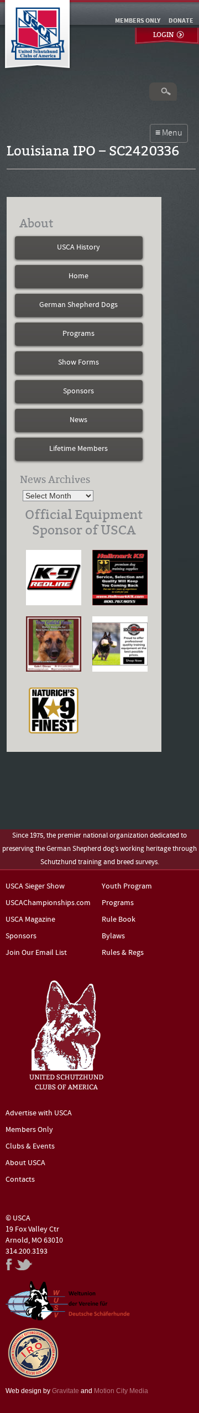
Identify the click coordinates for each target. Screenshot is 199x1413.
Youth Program (127, 886)
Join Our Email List (36, 953)
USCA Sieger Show (35, 886)
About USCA (25, 1163)
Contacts (20, 1180)
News (78, 420)
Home (78, 276)
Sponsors (78, 391)
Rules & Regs (123, 953)
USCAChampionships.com (48, 903)
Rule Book (118, 920)
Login (163, 35)
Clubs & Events (30, 1146)
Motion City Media (121, 1391)
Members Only (29, 1130)
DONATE (181, 21)
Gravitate (65, 1391)
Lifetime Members (78, 449)
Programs (78, 334)
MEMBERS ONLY (137, 21)
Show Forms (78, 363)
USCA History (78, 247)
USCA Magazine (30, 920)
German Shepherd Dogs (78, 305)
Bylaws (113, 936)
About (36, 223)
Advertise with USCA (39, 1113)
